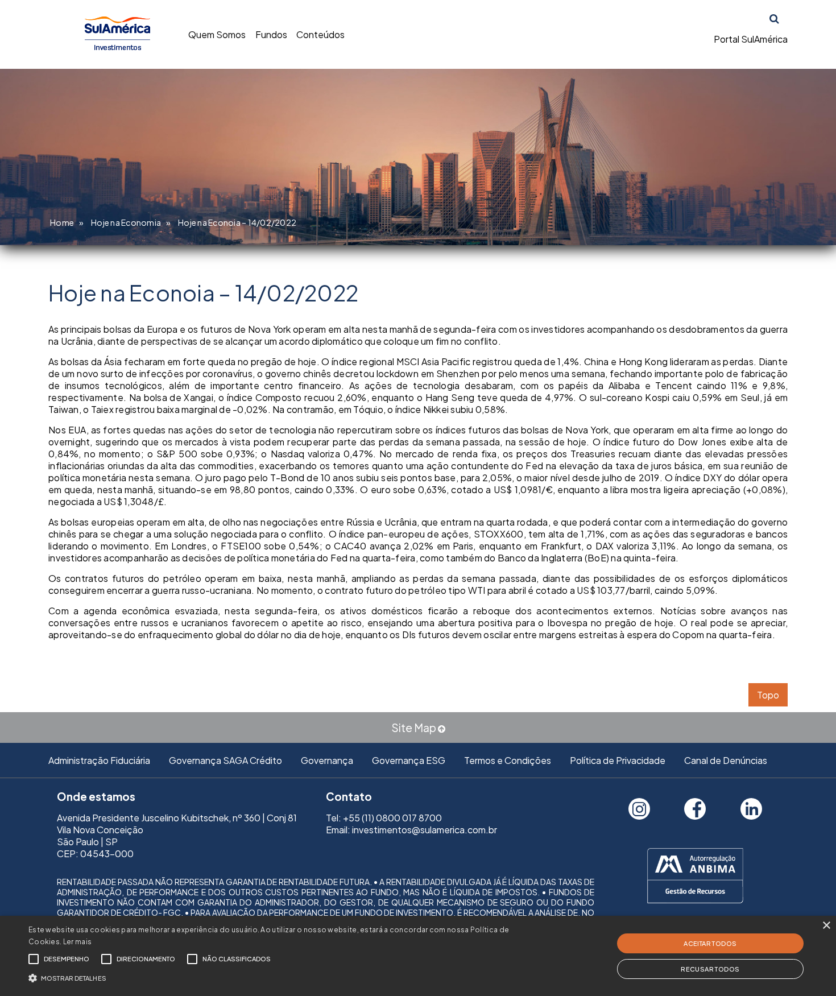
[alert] (418, 956)
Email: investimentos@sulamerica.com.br (411, 830)
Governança (327, 760)
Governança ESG (408, 760)
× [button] (826, 925)
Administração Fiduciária (99, 760)
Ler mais (77, 941)
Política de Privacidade (617, 760)
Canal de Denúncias (725, 760)
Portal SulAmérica (751, 39)
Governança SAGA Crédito (225, 760)
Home (62, 222)
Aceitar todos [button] (710, 943)
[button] (281, 977)
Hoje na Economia (126, 222)
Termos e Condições (507, 760)
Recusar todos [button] (710, 969)
